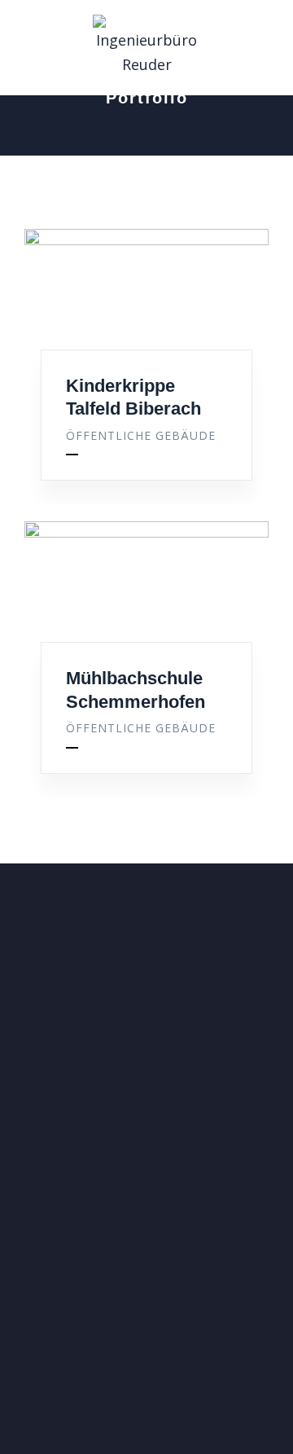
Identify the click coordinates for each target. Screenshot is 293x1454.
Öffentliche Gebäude (141, 435)
